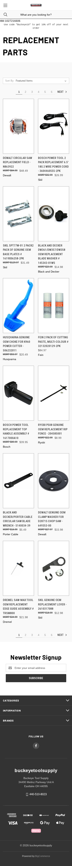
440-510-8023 (38, 794)
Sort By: (9, 80)
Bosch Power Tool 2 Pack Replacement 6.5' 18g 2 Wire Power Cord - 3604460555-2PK (53, 164)
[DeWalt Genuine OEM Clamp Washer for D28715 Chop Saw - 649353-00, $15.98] (53, 480)
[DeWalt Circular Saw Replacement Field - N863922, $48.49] (18, 126)
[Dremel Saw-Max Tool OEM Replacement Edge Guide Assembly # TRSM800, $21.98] (18, 568)
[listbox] (42, 81)
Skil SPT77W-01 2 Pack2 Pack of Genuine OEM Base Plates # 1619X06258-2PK (18, 252)
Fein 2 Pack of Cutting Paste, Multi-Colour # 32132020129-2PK (53, 342)
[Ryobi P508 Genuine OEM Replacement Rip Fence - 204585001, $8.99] (53, 393)
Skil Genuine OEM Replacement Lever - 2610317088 (52, 604)
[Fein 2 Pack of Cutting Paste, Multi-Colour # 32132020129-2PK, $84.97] (53, 305)
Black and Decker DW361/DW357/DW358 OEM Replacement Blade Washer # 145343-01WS (51, 254)
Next (60, 91)
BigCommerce (42, 856)
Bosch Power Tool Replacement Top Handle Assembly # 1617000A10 (16, 431)
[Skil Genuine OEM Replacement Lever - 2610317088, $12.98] (53, 568)
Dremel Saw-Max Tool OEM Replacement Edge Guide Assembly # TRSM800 (18, 606)
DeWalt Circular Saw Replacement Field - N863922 (17, 162)
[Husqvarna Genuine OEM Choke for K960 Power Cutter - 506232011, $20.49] (18, 305)
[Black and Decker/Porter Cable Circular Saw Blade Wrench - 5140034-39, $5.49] (18, 480)
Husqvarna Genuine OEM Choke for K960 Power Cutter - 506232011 (16, 344)
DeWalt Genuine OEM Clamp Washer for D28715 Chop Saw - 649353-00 (51, 519)
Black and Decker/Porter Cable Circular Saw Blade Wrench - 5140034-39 (17, 519)
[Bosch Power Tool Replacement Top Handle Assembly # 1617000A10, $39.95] (18, 393)
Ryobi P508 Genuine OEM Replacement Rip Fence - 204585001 (52, 429)
